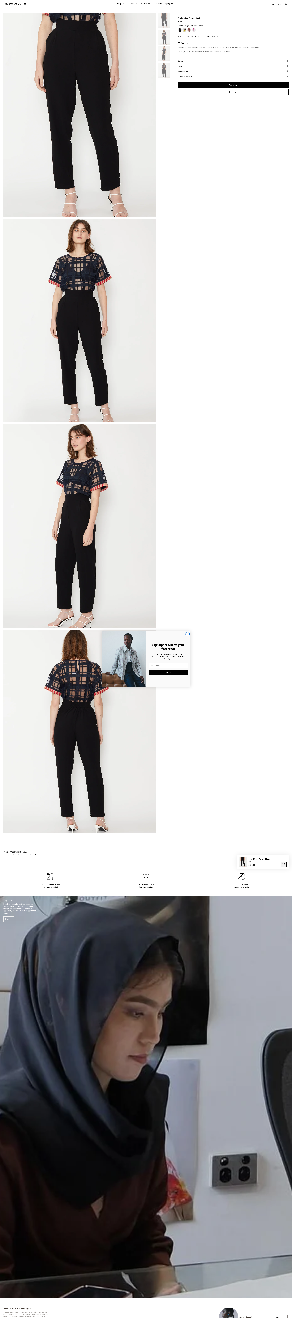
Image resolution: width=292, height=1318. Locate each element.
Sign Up (168, 672)
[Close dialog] (188, 634)
